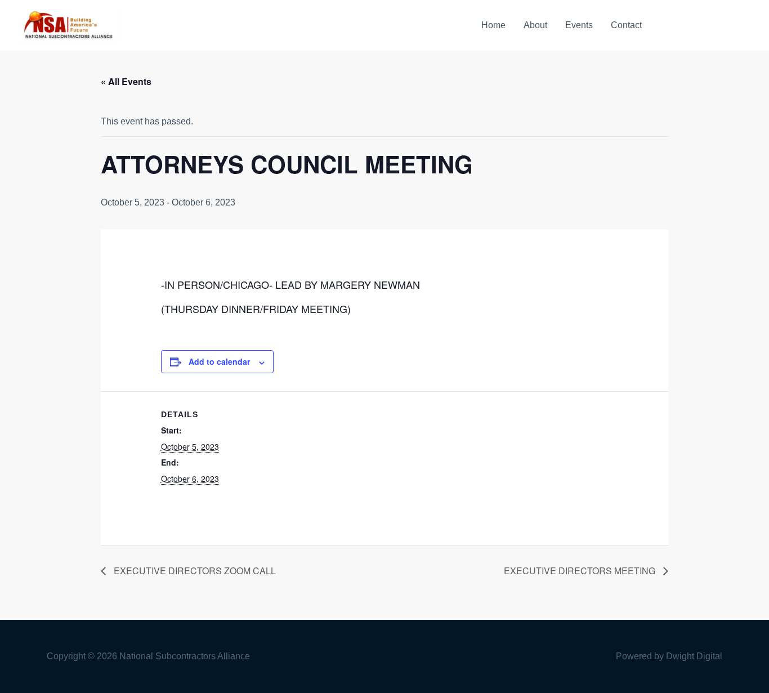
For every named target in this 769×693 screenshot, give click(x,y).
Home (493, 25)
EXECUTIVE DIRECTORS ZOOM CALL (193, 570)
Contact (626, 25)
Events (579, 25)
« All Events (126, 81)
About (535, 25)
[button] (705, 25)
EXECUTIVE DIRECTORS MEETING (581, 570)
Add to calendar (219, 361)
